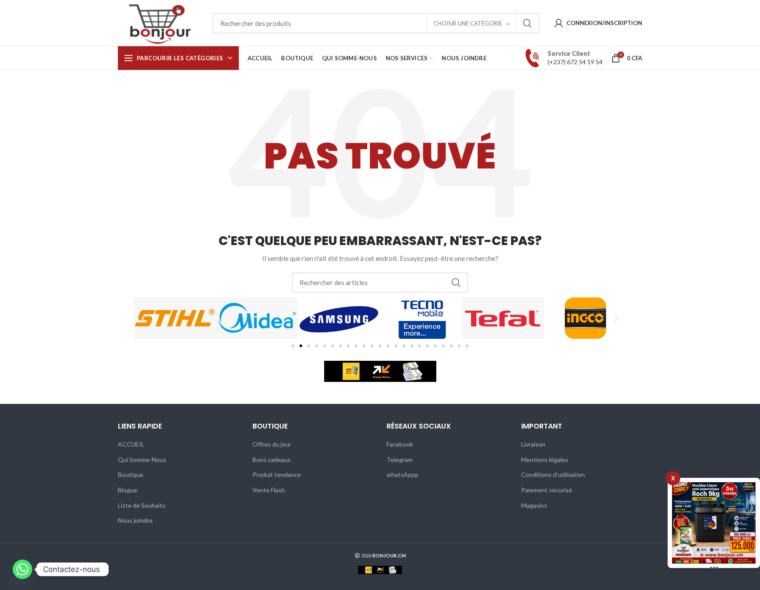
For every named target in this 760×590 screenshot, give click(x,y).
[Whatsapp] (22, 569)
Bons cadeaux (271, 459)
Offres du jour (271, 444)
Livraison (533, 444)
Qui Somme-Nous (142, 459)
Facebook (400, 444)
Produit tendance (276, 474)
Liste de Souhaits (141, 505)
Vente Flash (268, 490)
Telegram (400, 459)
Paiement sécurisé (546, 490)
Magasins (534, 505)
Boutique (130, 474)
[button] (143, 318)
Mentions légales (544, 459)
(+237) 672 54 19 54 (575, 62)
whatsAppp (403, 474)
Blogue (127, 490)
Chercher (527, 23)
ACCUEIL (131, 444)
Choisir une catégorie (468, 23)
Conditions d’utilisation (553, 474)
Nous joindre (135, 520)
